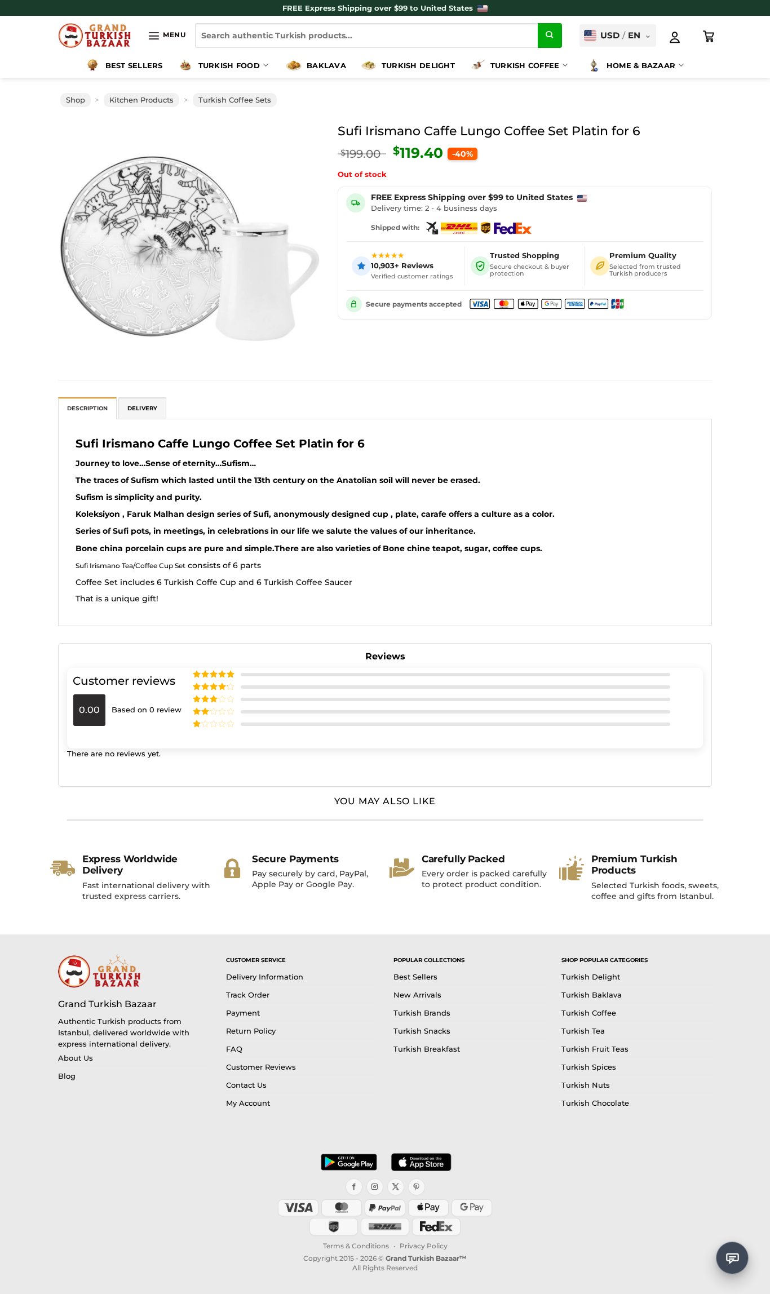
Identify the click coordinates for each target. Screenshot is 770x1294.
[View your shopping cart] (709, 36)
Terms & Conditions (356, 1246)
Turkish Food (229, 65)
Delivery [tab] (142, 408)
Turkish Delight (418, 65)
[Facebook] (354, 1186)
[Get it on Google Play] (349, 1162)
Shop (75, 100)
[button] (166, 35)
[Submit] (550, 35)
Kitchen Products (141, 100)
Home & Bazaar (641, 65)
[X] (395, 1186)
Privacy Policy (424, 1246)
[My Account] (674, 37)
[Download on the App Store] (421, 1162)
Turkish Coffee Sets (234, 100)
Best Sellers (134, 65)
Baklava (326, 65)
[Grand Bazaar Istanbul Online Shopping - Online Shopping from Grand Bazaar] (94, 35)
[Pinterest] (416, 1186)
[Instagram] (374, 1186)
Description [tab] (87, 408)
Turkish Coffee (525, 65)
